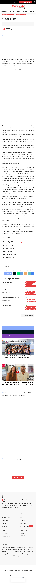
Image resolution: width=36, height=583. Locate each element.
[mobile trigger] (3, 6)
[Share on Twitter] (8, 23)
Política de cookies (20, 572)
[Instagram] (18, 336)
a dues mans (13, 267)
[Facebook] (18, 328)
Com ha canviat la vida (9, 245)
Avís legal (24, 570)
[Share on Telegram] (21, 273)
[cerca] (33, 6)
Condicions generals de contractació (12, 570)
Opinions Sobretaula (19, 14)
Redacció (8, 28)
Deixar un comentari (28, 315)
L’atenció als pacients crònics (10, 297)
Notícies (28, 284)
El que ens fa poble (8, 248)
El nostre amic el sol (9, 257)
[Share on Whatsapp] (18, 273)
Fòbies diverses (6, 305)
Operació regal (7, 251)
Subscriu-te (18, 477)
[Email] (25, 273)
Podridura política (7, 282)
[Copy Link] (11, 23)
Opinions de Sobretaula (10, 254)
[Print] (14, 23)
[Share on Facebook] (5, 23)
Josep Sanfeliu (30, 282)
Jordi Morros (30, 291)
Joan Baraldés (7, 14)
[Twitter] (18, 332)
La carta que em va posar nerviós (11, 290)
